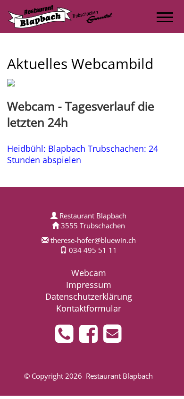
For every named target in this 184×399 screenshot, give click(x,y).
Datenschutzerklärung (88, 296)
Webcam (88, 272)
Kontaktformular (88, 308)
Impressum (88, 284)
